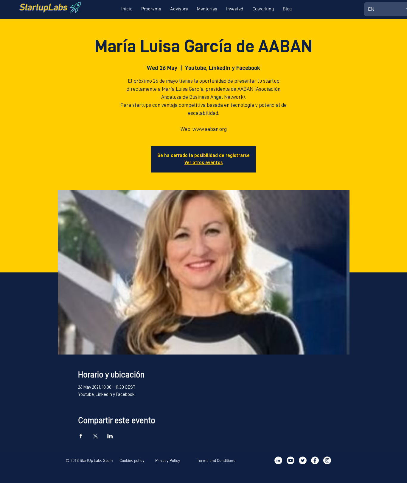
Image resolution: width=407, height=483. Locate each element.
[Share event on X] (95, 436)
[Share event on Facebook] (81, 436)
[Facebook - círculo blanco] (315, 460)
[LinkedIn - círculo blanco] (278, 460)
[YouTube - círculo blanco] (290, 460)
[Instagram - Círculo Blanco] (327, 460)
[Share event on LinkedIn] (110, 436)
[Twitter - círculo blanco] (303, 460)
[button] (127, 9)
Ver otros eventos (203, 162)
